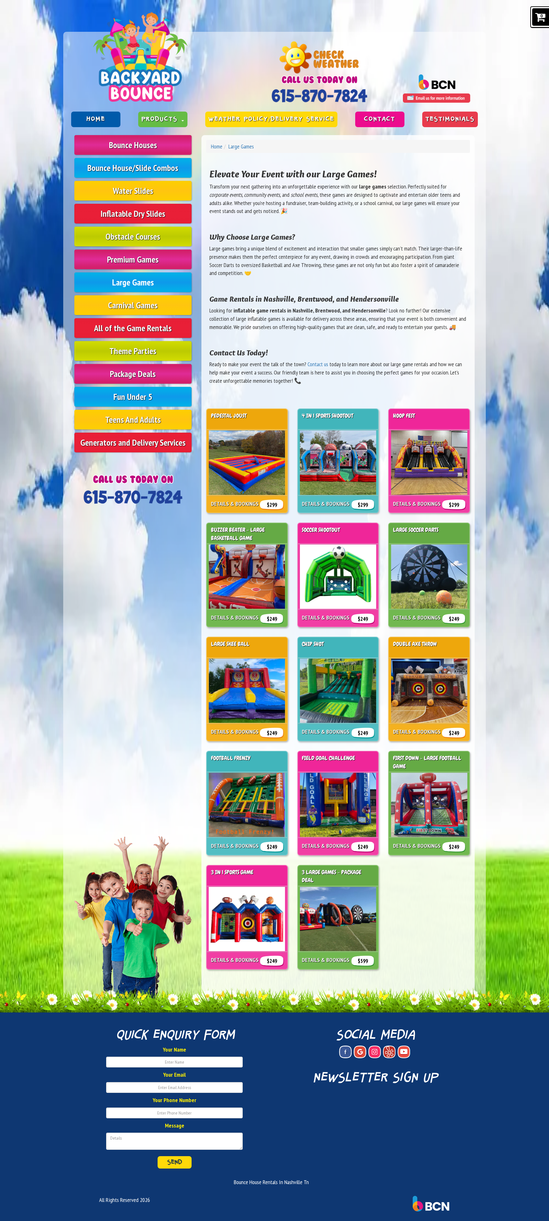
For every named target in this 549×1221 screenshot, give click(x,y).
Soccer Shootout (321, 529)
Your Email (174, 1074)
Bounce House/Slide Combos (132, 168)
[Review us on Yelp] (389, 1052)
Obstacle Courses (132, 236)
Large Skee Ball (230, 644)
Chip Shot (313, 644)
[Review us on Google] (360, 1052)
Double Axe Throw (415, 644)
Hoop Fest (404, 415)
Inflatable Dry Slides (132, 213)
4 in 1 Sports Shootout (327, 415)
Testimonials (450, 119)
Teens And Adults (133, 419)
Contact (379, 119)
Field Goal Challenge (328, 758)
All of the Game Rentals (133, 328)
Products (161, 119)
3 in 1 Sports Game (232, 872)
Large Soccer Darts (415, 529)
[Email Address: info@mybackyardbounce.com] (436, 98)
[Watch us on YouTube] (403, 1052)
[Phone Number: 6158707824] (319, 95)
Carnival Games (133, 305)
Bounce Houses (133, 145)
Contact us (318, 364)
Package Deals (133, 374)
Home (95, 119)
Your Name (174, 1049)
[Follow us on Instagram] (374, 1052)
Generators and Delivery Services (133, 442)
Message (174, 1125)
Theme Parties (132, 351)
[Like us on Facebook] (345, 1052)
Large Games (133, 282)
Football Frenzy (230, 758)
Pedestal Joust (229, 415)
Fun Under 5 (132, 396)
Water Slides (133, 190)
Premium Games (133, 259)
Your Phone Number (174, 1100)
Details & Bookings (235, 503)
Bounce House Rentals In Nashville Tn (271, 1182)
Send (174, 1162)
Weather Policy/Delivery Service (271, 119)
